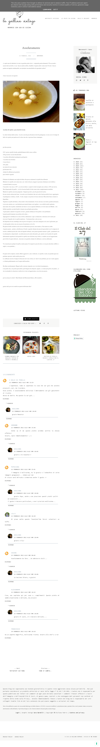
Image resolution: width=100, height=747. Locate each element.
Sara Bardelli (39, 713)
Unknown (14, 425)
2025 (78, 164)
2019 (78, 176)
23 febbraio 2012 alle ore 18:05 (26, 613)
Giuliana (15, 409)
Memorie (94, 18)
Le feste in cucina (68, 18)
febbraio (78, 211)
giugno (78, 203)
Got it (55, 9)
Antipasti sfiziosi (52, 18)
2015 (78, 184)
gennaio (78, 213)
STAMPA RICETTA (32, 319)
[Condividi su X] (40, 323)
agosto (78, 199)
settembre (79, 197)
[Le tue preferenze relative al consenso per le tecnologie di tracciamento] (96, 743)
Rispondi (6, 399)
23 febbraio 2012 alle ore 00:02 (23, 555)
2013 (78, 187)
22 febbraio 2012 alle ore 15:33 (21, 382)
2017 (78, 180)
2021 (78, 172)
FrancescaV (15, 629)
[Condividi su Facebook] (44, 323)
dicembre (78, 191)
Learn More (47, 9)
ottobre (78, 195)
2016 (78, 181)
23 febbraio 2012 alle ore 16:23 (23, 592)
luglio (78, 201)
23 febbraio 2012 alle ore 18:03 (24, 411)
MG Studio (94, 736)
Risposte (10, 403)
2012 (78, 189)
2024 (78, 166)
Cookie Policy (19, 736)
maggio (78, 205)
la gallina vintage (76, 736)
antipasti (40, 55)
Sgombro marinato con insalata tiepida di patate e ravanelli (12, 358)
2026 (78, 162)
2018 (78, 178)
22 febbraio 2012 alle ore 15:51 (23, 469)
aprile (78, 207)
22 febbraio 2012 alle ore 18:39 (23, 516)
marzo (77, 209)
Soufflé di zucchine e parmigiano (90, 102)
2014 (78, 185)
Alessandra (15, 589)
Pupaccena (15, 467)
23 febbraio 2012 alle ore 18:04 (26, 493)
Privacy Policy (7, 736)
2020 (78, 174)
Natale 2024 (31, 356)
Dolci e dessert (83, 18)
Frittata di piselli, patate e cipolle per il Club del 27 (50, 358)
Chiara (14, 553)
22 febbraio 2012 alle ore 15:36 (23, 427)
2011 (78, 215)
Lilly (13, 513)
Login (18, 713)
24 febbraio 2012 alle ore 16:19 (23, 631)
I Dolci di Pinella (17, 380)
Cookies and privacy (77, 713)
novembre (78, 193)
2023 (78, 168)
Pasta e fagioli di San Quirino (91, 142)
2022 (78, 170)
